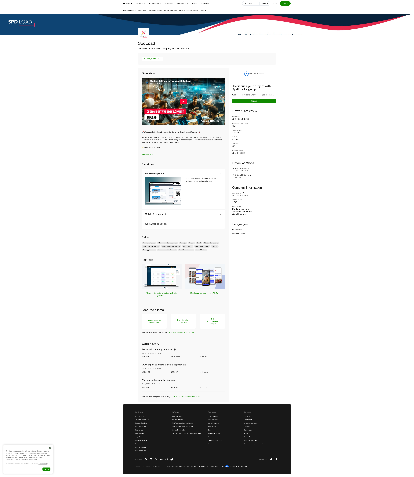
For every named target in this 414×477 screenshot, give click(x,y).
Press (246, 433)
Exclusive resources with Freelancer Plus (186, 433)
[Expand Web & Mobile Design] (220, 224)
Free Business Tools (215, 440)
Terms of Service (172, 466)
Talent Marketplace (142, 419)
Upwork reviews (213, 423)
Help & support (213, 416)
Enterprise (139, 430)
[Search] (245, 3)
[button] (183, 154)
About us (247, 416)
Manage (46, 469)
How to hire (139, 416)
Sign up (285, 3)
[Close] (50, 448)
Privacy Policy (184, 466)
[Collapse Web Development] (220, 173)
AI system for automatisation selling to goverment (161, 294)
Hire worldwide (140, 447)
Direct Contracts (141, 444)
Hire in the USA (140, 451)
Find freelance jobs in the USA (182, 426)
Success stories (213, 419)
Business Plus (140, 433)
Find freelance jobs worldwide (182, 423)
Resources (212, 426)
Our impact (248, 430)
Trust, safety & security (252, 440)
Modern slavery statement (253, 444)
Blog (209, 430)
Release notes (213, 444)
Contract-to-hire (141, 440)
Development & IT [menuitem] (129, 10)
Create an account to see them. (181, 332)
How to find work (177, 416)
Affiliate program (214, 433)
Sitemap (244, 466)
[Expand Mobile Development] (220, 214)
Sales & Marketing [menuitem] (170, 10)
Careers (247, 426)
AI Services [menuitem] (142, 10)
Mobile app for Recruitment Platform (205, 293)
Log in (275, 3)
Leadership (248, 419)
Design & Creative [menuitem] (155, 10)
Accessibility (235, 466)
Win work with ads (178, 430)
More (202, 10)
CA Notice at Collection (199, 466)
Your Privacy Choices (219, 466)
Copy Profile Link (153, 59)
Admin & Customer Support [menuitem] (188, 10)
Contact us (248, 437)
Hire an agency (141, 426)
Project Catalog (141, 423)
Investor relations (250, 423)
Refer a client (212, 437)
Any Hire (138, 437)
